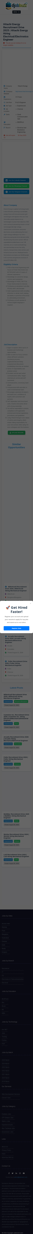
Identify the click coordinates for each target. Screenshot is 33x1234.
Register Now (16, 628)
